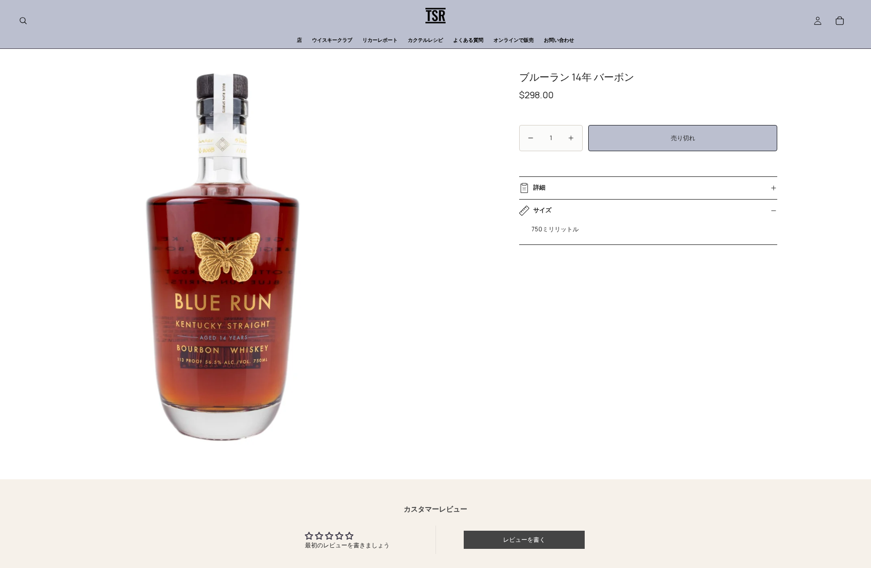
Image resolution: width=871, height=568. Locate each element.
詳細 (539, 187)
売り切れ (683, 138)
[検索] (23, 21)
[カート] (840, 21)
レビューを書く (524, 539)
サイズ (542, 210)
